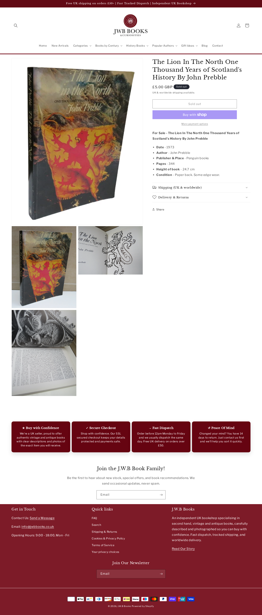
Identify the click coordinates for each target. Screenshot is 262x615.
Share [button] (160, 209)
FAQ (94, 518)
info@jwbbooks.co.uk (37, 526)
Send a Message (42, 518)
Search (96, 524)
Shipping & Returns (104, 531)
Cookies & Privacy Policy (108, 538)
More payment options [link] (194, 123)
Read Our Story (183, 549)
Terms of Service (103, 545)
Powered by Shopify (143, 606)
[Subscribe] (161, 494)
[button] (16, 25)
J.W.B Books (124, 606)
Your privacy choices (105, 551)
